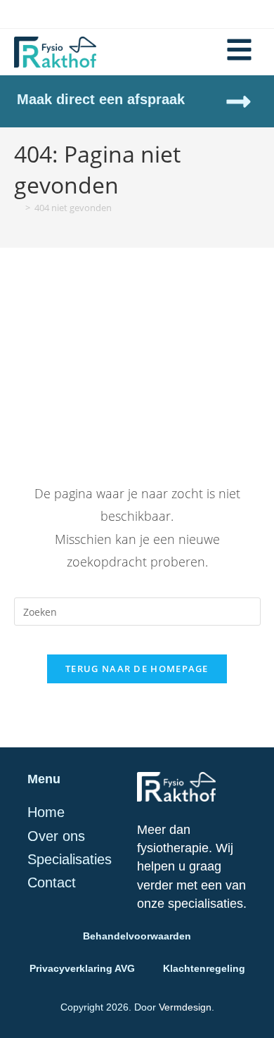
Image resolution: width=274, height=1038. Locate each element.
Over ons (56, 836)
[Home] (17, 207)
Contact (51, 882)
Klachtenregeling (204, 968)
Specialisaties (69, 859)
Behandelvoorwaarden (137, 936)
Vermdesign (185, 1007)
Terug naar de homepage (137, 668)
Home (46, 812)
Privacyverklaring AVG (82, 968)
